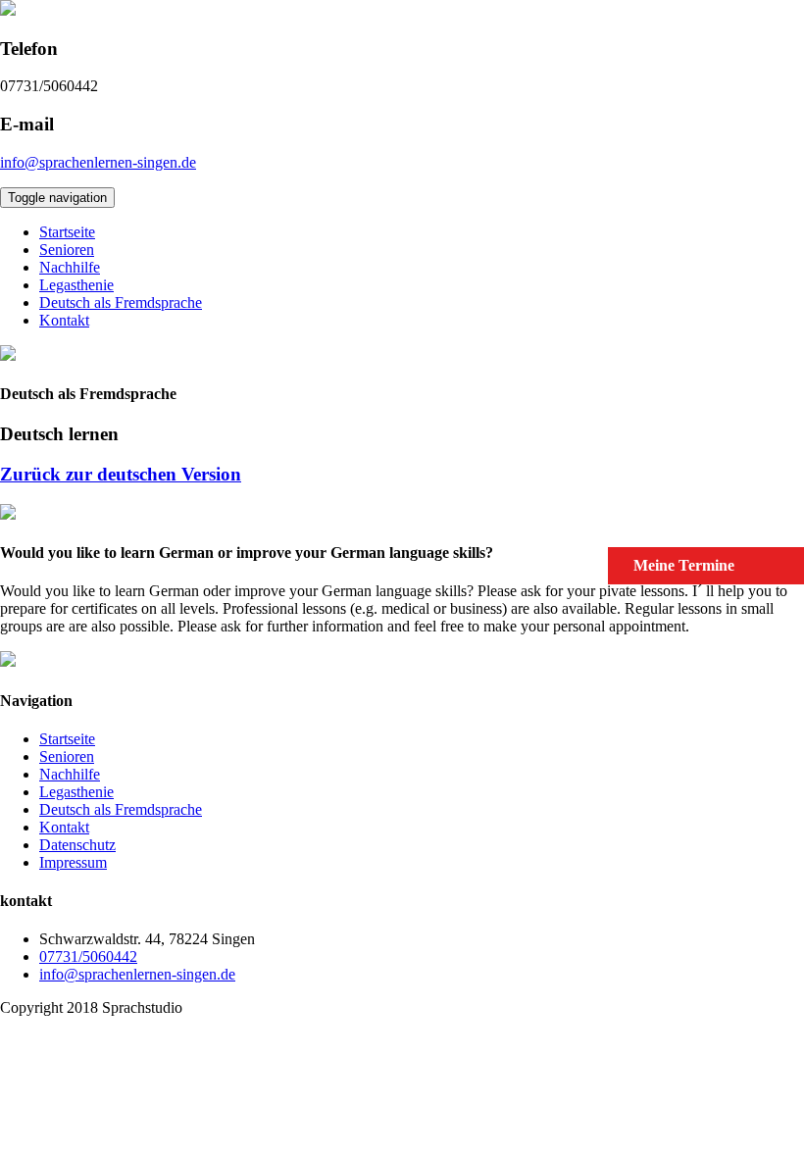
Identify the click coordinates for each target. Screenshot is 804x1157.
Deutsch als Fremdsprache (120, 302)
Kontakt (64, 320)
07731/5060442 (88, 956)
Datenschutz (77, 844)
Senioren (66, 249)
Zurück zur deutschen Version (120, 474)
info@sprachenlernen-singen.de (98, 162)
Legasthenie (76, 285)
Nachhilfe (69, 267)
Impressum (73, 862)
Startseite (67, 232)
